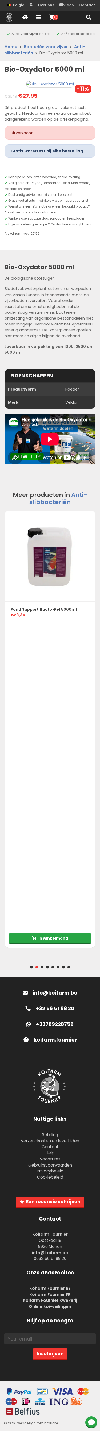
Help (50, 1153)
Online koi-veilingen (50, 1306)
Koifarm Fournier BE (50, 1288)
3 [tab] (42, 967)
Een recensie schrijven (53, 1201)
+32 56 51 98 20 (54, 1008)
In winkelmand (53, 938)
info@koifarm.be (55, 992)
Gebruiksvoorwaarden (50, 1165)
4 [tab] (47, 967)
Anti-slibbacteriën (58, 498)
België (18, 4)
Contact (87, 4)
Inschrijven (50, 1353)
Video (68, 4)
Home (11, 47)
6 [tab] (58, 967)
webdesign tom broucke (37, 1423)
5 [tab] (52, 967)
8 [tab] (68, 967)
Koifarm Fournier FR (50, 1294)
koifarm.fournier (55, 1039)
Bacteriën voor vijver (46, 47)
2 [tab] (36, 967)
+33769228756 (54, 1024)
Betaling (50, 1135)
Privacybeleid (50, 1171)
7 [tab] (63, 967)
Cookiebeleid (50, 1177)
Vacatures (50, 1159)
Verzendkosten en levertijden (50, 1141)
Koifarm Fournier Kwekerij (50, 1300)
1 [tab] (31, 967)
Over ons (46, 4)
